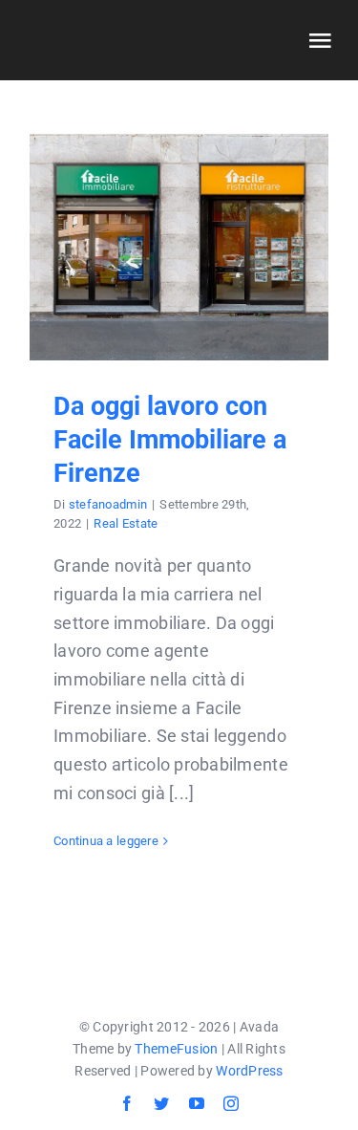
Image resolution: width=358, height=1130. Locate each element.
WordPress (249, 1070)
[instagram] (231, 1103)
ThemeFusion (176, 1048)
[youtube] (196, 1103)
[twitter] (161, 1103)
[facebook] (127, 1103)
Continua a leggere (105, 841)
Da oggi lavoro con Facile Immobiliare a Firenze (179, 247)
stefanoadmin (108, 504)
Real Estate (126, 523)
